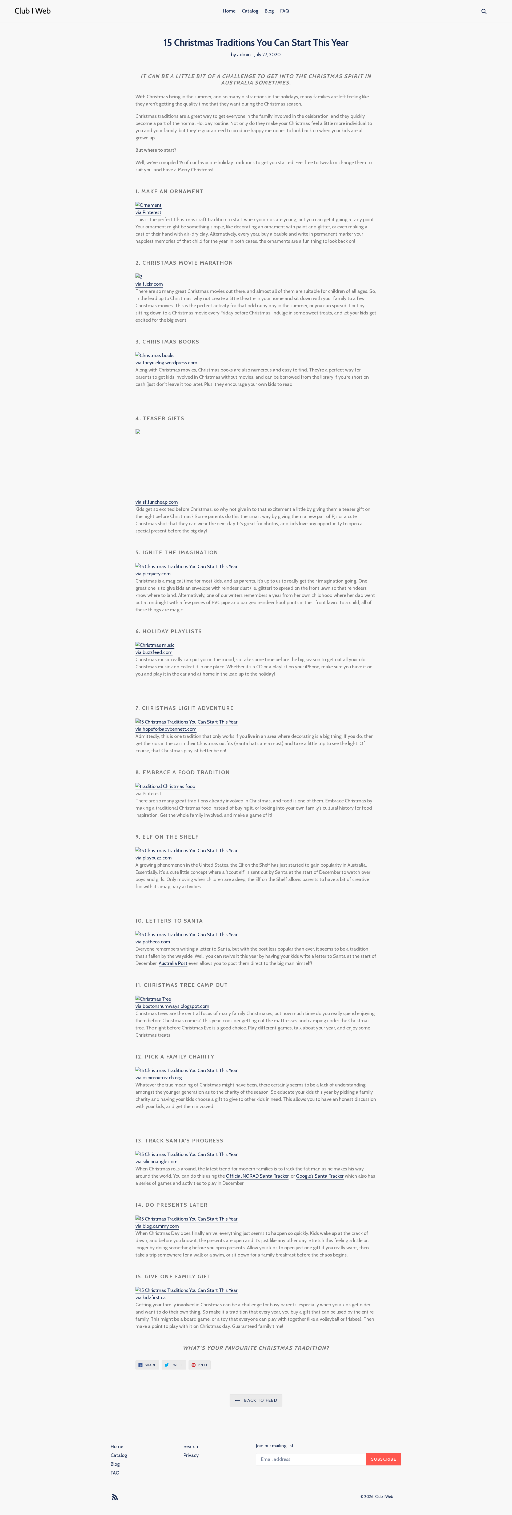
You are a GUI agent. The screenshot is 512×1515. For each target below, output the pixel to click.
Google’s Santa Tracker (320, 1176)
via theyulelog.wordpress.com (166, 363)
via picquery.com (153, 574)
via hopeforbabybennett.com (166, 729)
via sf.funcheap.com (156, 502)
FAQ (284, 11)
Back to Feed (260, 1400)
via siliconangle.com (156, 1162)
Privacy (191, 1455)
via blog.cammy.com (157, 1226)
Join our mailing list (274, 1445)
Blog (269, 11)
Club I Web (384, 1496)
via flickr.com (149, 284)
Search (190, 1446)
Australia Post (173, 963)
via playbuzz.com (153, 858)
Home (229, 11)
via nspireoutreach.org (158, 1078)
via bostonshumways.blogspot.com (172, 1006)
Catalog (250, 11)
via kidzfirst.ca (150, 1297)
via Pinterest (148, 212)
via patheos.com (152, 942)
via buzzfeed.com (154, 652)
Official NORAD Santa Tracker (257, 1176)
